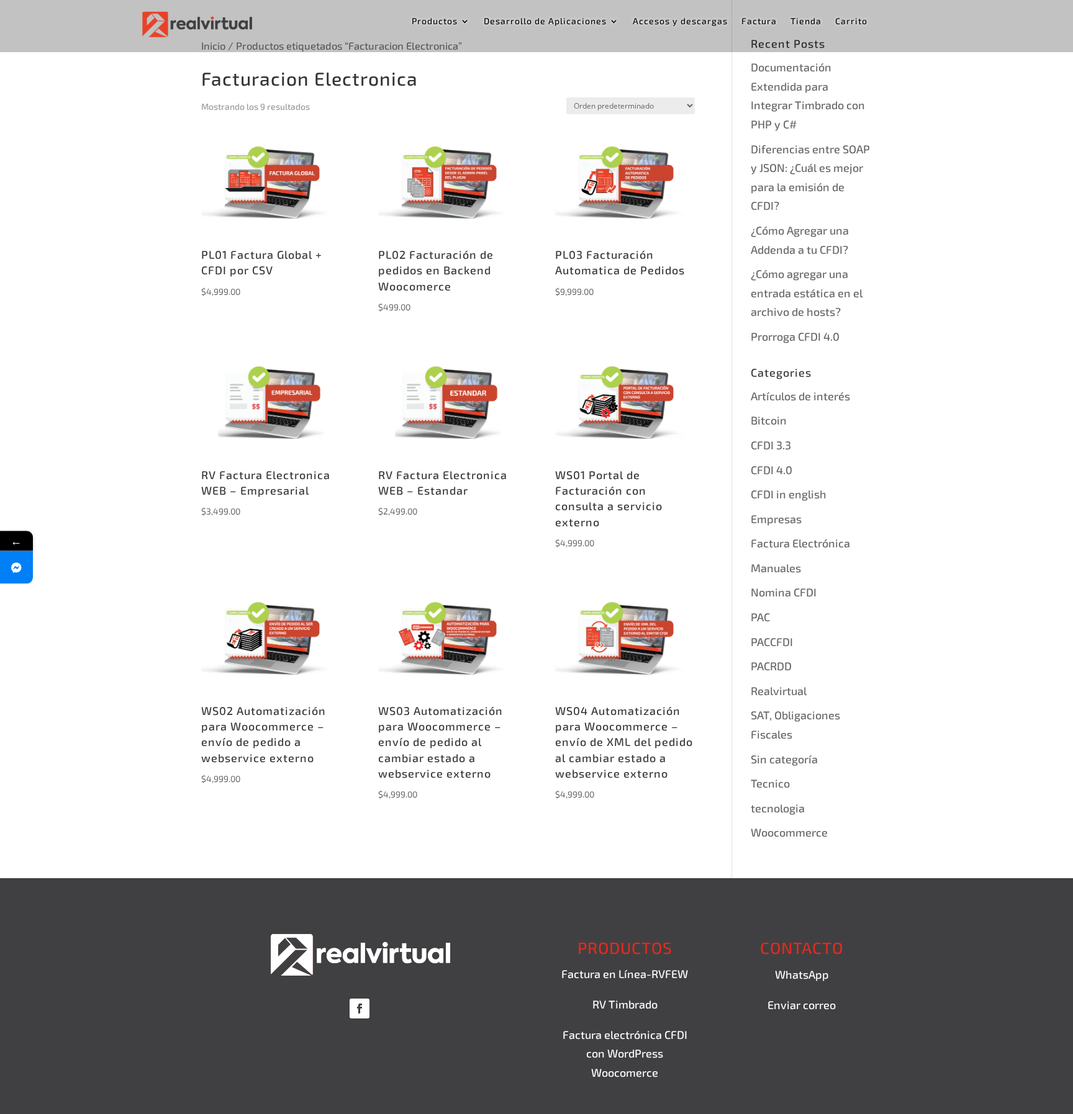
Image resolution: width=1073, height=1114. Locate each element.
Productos (435, 21)
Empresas (776, 519)
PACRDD (771, 666)
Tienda (806, 21)
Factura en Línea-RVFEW (624, 974)
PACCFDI (772, 642)
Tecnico (770, 783)
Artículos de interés (800, 396)
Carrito (851, 21)
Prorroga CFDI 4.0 (795, 336)
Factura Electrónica (800, 543)
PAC (760, 617)
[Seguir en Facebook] (359, 1008)
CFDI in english (788, 494)
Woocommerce (789, 832)
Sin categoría (784, 759)
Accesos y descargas (680, 21)
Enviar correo (801, 1005)
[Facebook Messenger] (16, 566)
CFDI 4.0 (771, 470)
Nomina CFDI (784, 592)
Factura (759, 21)
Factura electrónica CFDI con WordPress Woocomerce (625, 1053)
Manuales (776, 568)
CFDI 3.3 (771, 445)
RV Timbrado (625, 1004)
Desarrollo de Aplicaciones (545, 21)
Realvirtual (779, 691)
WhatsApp (802, 974)
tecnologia (778, 808)
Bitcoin (769, 420)
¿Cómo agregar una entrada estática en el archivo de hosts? (806, 292)
